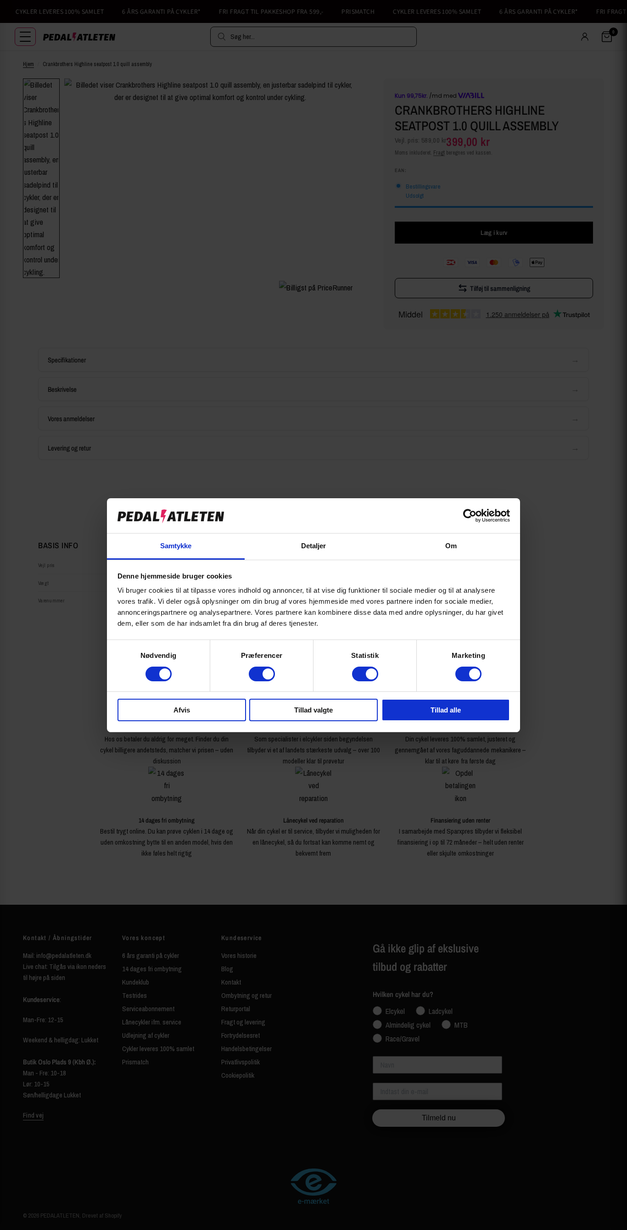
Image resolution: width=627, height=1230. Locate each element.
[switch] (262, 674)
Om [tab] (451, 546)
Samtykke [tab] (176, 546)
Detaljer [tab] (313, 546)
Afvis (182, 710)
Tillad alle (446, 710)
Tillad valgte (313, 710)
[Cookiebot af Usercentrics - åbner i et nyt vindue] (470, 516)
